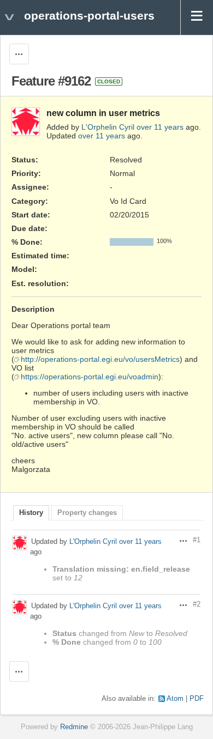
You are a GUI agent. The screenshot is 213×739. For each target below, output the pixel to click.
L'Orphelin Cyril (107, 127)
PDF (197, 698)
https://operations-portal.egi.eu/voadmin (89, 376)
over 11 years (160, 127)
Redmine (74, 727)
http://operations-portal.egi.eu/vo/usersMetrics (100, 359)
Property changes (87, 513)
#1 (196, 540)
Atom (175, 698)
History (31, 513)
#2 (196, 604)
